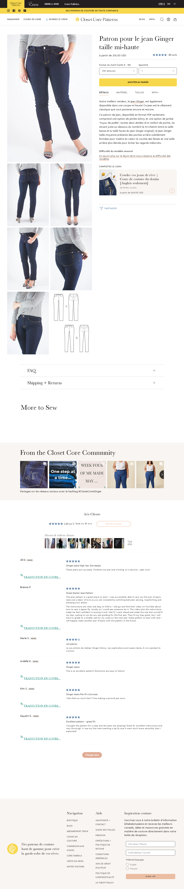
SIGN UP (151, 876)
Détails (104, 92)
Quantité (143, 65)
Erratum (100, 835)
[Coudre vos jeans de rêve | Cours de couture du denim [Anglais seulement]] (107, 182)
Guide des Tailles (105, 830)
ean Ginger (137, 101)
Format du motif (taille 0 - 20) (115, 65)
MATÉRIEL (122, 92)
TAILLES (139, 92)
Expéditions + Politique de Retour (103, 845)
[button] (13, 19)
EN (168, 4)
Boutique (72, 820)
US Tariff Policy (105, 883)
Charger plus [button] (92, 755)
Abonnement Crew (77, 831)
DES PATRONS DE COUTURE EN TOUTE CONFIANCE (92, 11)
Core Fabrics (74, 856)
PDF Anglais (109, 71)
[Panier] (175, 19)
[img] (73, 561)
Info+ (155, 92)
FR (175, 4)
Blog (70, 826)
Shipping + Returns (44, 382)
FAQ (31, 370)
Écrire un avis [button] (113, 524)
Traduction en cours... (42, 577)
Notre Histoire (75, 867)
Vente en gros (75, 861)
